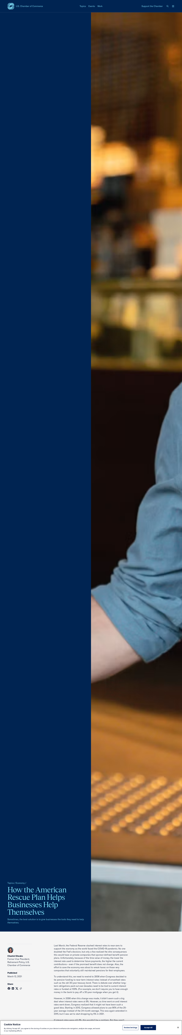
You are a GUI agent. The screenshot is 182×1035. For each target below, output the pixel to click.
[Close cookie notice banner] (178, 1027)
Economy (20, 883)
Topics (83, 6)
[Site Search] (167, 6)
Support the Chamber (152, 6)
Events (91, 6)
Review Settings (130, 1027)
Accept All (148, 1027)
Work (100, 6)
